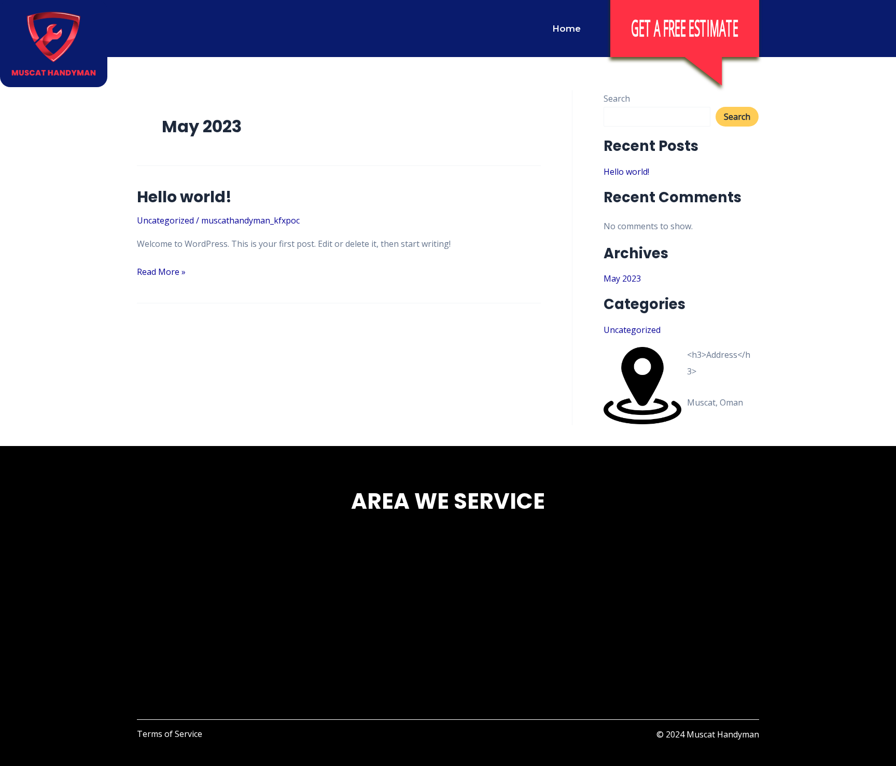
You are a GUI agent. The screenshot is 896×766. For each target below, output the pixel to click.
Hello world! (184, 197)
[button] (684, 28)
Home (566, 28)
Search (617, 98)
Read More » (161, 270)
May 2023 (622, 278)
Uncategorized (165, 220)
